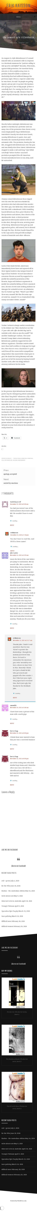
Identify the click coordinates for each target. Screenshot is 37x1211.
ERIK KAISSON (18, 5)
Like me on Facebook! (10, 849)
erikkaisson (13, 42)
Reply (12, 525)
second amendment (19, 460)
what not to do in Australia (11, 901)
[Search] (35, 17)
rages (9, 458)
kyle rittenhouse (7, 460)
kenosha (30, 458)
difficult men (6, 921)
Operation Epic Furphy (10, 911)
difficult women (7, 926)
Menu (18, 17)
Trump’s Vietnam (8, 906)
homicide (24, 458)
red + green (6, 881)
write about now (8, 896)
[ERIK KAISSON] (2, 17)
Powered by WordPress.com (18, 1201)
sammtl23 (13, 705)
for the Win (6, 886)
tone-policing (7, 916)
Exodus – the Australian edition (13, 891)
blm (19, 458)
